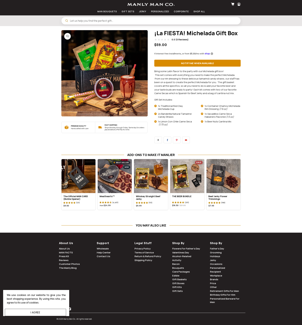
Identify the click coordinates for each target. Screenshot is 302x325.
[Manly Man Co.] (151, 4)
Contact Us (103, 256)
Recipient (215, 271)
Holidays (215, 256)
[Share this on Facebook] (167, 140)
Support (103, 243)
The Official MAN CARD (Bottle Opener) (75, 197)
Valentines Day (180, 252)
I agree (35, 312)
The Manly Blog (68, 268)
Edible (175, 275)
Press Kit (64, 256)
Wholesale (103, 248)
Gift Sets (177, 291)
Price (213, 283)
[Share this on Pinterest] (177, 140)
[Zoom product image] (67, 36)
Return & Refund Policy (147, 256)
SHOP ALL (199, 11)
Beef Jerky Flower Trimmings (217, 197)
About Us (66, 243)
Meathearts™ (107, 196)
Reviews (63, 260)
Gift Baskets (179, 279)
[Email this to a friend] (186, 140)
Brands (214, 279)
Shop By (178, 243)
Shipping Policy (143, 260)
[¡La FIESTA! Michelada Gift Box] (104, 73)
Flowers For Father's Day (186, 248)
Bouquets (178, 268)
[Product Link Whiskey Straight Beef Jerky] (151, 176)
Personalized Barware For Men (224, 300)
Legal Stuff (143, 243)
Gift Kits (177, 287)
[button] (69, 202)
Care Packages (181, 271)
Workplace (216, 275)
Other (213, 287)
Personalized (217, 268)
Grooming (216, 252)
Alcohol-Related (181, 256)
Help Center (104, 252)
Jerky (213, 260)
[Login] (238, 4)
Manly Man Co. (69, 319)
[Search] (67, 21)
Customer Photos (69, 264)
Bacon (176, 264)
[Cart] (233, 4)
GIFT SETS (128, 11)
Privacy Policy (142, 248)
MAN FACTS (66, 252)
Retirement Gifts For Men (224, 291)
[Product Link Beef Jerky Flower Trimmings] (223, 176)
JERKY (142, 11)
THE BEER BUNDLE (181, 196)
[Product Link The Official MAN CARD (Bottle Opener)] (78, 176)
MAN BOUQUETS (107, 11)
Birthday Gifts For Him (222, 294)
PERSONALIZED (160, 11)
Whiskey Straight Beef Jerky (148, 197)
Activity (176, 260)
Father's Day (217, 248)
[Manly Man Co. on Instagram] (69, 309)
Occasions (216, 264)
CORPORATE (181, 11)
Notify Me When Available (197, 63)
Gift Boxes (178, 283)
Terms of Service (144, 252)
